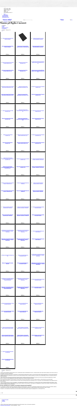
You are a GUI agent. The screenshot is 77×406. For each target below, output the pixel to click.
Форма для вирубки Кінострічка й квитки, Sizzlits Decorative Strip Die (8, 335)
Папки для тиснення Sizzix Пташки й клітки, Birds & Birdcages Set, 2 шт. (7, 94)
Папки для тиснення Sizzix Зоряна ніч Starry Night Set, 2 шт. (8, 70)
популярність (4, 28)
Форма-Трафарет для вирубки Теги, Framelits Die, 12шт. (38, 335)
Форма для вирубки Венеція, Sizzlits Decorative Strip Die (7, 311)
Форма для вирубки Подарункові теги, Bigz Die (8, 359)
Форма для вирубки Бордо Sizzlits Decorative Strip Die (38, 215)
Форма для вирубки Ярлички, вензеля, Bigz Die (23, 311)
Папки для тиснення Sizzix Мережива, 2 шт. (22, 70)
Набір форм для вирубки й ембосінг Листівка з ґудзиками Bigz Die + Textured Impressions (7, 288)
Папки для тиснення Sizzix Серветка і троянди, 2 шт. (22, 167)
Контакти (3, 401)
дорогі (3, 26)
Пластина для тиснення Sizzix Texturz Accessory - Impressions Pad (23, 46)
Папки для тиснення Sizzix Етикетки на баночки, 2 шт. (38, 143)
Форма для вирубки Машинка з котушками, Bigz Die (22, 263)
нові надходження (5, 27)
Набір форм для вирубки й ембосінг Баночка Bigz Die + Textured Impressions (22, 240)
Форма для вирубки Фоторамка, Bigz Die (7, 263)
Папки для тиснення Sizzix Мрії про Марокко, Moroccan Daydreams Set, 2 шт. (38, 71)
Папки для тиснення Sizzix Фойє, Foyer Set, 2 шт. (7, 119)
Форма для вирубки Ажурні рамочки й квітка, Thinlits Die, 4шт (7, 191)
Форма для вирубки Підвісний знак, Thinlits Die (22, 191)
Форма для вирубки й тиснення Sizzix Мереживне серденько (38, 46)
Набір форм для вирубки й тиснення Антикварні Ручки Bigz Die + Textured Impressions (38, 264)
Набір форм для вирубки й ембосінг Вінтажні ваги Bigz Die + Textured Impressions (7, 240)
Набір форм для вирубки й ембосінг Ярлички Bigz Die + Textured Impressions (22, 288)
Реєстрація (6, 14)
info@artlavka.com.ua (5, 17)
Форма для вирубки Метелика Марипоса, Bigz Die (38, 311)
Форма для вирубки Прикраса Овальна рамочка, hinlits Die (38, 191)
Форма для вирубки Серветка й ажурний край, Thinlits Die (7, 215)
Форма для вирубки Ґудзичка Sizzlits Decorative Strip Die (38, 287)
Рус (71, 19)
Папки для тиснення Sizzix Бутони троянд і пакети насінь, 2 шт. (23, 143)
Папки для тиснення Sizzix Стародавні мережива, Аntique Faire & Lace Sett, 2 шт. (7, 167)
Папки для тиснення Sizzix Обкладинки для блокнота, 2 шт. (22, 94)
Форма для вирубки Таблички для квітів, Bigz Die (38, 239)
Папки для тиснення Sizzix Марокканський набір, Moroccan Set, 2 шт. (22, 119)
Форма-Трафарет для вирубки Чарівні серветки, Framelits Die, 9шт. (22, 335)
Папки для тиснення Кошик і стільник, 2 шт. (8, 143)
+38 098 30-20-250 (5, 15)
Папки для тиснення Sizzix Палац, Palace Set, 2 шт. (38, 119)
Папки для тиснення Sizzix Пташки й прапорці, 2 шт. (38, 94)
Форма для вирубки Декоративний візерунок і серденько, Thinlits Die (23, 215)
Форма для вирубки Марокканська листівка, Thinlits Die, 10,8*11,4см (38, 167)
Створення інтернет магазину (5, 405)
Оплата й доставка (9, 4)
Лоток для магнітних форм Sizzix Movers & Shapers (7, 46)
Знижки (7, 5)
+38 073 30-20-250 (5, 16)
